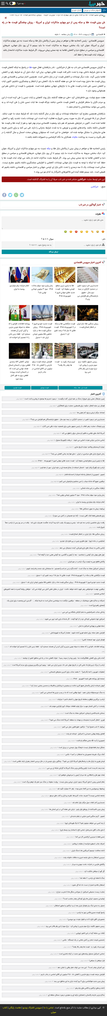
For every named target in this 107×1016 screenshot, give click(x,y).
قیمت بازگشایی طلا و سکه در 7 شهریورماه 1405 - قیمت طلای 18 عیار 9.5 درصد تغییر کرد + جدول (65, 329)
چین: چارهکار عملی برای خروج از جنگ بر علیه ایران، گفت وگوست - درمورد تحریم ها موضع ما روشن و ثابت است (64, 398)
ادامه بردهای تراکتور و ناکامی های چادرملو (90, 988)
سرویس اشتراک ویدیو (32, 1007)
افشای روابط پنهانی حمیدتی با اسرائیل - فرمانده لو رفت (85, 733)
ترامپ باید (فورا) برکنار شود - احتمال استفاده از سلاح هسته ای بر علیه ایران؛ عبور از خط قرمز (72, 467)
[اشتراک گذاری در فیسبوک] (4, 197)
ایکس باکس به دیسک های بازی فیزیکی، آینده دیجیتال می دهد (82, 548)
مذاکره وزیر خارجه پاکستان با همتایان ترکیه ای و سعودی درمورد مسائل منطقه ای (76, 995)
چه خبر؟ (20, 3)
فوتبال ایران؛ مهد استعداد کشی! (93, 639)
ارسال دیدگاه (53, 251)
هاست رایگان (15, 1007)
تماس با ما (49, 1007)
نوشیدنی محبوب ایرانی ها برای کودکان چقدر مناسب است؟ (84, 898)
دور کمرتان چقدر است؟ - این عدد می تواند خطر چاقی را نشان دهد (81, 967)
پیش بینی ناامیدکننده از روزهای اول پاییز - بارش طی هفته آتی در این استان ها (77, 809)
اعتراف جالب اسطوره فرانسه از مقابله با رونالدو (88, 843)
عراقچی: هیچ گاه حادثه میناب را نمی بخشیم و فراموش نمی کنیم (82, 481)
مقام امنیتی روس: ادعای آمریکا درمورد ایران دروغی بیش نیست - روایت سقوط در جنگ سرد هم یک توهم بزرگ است (63, 782)
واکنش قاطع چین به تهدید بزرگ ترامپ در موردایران (86, 561)
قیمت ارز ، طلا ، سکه (80, 388)
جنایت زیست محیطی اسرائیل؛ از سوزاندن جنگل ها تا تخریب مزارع (81, 892)
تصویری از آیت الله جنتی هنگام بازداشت (90, 740)
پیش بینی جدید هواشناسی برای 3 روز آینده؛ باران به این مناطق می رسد (79, 981)
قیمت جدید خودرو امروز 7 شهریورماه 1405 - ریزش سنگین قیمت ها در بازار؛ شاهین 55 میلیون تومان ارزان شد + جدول (42, 330)
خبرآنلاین (94, 186)
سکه (48, 148)
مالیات (74, 137)
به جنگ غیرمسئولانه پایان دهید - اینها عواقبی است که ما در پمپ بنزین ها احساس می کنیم (72, 692)
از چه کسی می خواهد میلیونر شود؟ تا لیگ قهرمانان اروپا (85, 823)
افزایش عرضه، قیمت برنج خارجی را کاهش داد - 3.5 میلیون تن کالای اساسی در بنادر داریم (42, 367)
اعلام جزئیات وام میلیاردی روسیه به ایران (19, 287)
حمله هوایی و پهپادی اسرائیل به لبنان (91, 626)
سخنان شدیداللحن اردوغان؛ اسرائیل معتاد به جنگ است (85, 713)
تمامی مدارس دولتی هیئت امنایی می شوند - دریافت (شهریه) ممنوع (80, 440)
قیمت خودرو (17, 388)
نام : (103, 239)
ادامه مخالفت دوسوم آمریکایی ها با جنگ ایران (88, 850)
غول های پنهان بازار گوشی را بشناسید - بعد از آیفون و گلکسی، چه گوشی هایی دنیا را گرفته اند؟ (71, 554)
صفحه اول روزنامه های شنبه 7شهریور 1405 (89, 678)
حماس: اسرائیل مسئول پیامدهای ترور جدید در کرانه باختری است (82, 953)
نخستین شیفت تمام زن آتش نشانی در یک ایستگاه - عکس (84, 940)
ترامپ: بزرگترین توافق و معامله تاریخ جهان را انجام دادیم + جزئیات (81, 699)
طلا (30, 67)
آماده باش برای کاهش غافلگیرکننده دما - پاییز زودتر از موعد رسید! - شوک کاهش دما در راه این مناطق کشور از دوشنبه (64, 658)
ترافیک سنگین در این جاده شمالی (93, 488)
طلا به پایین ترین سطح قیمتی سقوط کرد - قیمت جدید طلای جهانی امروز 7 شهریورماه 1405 (65, 291)
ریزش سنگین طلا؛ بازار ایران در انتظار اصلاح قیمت (87, 325)
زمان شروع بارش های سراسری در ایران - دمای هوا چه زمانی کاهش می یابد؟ (78, 454)
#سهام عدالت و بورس (92, 10)
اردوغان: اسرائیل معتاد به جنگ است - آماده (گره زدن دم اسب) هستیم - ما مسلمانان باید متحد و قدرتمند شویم (65, 568)
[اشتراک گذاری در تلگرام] (22, 197)
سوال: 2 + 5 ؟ (47, 239)
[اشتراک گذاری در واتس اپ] (16, 197)
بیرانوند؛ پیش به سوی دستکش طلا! (92, 508)
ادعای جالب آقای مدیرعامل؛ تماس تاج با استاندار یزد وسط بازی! (82, 830)
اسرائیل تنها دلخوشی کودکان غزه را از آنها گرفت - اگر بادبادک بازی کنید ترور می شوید (75, 619)
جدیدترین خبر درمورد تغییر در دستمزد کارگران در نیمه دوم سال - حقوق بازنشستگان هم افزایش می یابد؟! (87, 292)
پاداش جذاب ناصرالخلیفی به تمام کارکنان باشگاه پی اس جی (83, 612)
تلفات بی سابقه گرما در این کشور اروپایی (90, 933)
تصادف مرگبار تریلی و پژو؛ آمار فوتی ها (91, 412)
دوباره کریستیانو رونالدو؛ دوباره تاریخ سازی (90, 447)
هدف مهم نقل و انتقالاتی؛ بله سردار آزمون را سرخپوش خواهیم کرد (81, 775)
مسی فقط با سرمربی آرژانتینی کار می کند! (90, 837)
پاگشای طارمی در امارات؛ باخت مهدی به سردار (88, 864)
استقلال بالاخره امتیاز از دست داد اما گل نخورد (88, 885)
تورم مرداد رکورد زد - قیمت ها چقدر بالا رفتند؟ (65, 363)
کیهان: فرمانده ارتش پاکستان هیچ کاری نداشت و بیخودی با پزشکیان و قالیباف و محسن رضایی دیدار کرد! (68, 685)
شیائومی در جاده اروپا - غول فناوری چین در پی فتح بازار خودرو (82, 541)
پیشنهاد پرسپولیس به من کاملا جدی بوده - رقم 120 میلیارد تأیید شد (81, 788)
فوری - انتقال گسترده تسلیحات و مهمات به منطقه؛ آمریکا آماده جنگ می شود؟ (77, 720)
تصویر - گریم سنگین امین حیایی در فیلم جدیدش (87, 816)
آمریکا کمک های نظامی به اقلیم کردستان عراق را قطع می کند (83, 433)
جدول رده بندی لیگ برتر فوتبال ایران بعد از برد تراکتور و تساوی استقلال (79, 905)
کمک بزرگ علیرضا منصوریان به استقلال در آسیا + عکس (85, 754)
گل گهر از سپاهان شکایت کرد (94, 871)
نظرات (98, 214)
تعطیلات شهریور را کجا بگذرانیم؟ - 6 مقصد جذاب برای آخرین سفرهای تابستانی (77, 672)
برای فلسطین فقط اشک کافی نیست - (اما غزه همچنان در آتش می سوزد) (79, 515)
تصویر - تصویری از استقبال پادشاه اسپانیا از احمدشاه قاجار (84, 474)
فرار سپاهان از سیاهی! (97, 960)
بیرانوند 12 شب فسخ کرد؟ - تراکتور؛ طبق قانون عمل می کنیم (83, 727)
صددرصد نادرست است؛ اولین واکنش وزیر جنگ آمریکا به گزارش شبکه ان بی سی (76, 768)
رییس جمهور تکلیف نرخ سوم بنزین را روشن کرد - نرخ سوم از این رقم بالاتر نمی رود (87, 367)
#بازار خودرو (76, 10)
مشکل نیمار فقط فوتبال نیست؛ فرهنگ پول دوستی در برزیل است (82, 747)
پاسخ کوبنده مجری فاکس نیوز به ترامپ (91, 912)
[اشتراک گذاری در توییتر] (10, 197)
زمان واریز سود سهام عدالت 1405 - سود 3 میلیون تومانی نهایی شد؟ (42, 289)
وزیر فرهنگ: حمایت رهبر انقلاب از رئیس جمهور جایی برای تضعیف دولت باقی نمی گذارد (73, 426)
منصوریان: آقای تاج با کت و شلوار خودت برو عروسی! (86, 919)
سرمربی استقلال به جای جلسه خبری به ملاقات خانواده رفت (84, 857)
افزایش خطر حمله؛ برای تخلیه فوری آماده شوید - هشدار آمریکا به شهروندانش (77, 632)
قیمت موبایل (44, 388)
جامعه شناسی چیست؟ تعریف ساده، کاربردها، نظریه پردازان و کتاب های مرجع (77, 795)
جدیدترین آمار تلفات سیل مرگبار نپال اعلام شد (88, 802)
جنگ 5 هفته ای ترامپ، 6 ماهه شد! (92, 878)
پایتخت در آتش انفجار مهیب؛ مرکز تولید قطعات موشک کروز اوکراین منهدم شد (77, 706)
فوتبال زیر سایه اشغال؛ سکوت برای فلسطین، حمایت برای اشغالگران (81, 405)
